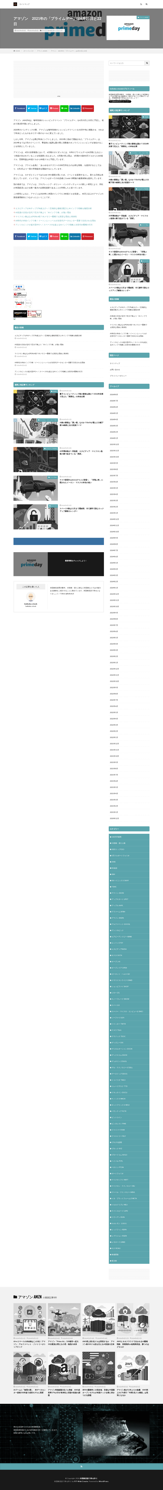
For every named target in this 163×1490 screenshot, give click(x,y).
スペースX (54, 506)
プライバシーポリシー (118, 376)
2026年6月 (114, 407)
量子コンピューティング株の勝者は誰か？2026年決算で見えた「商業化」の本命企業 (81, 395)
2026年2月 (114, 432)
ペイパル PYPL (117, 1161)
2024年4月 (114, 569)
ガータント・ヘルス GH (121, 974)
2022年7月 (114, 700)
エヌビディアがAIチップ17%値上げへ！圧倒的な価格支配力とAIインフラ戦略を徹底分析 (54, 208)
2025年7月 (114, 475)
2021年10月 (114, 756)
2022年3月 (114, 725)
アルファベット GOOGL (121, 924)
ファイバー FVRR (118, 1130)
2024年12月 (114, 519)
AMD (114, 862)
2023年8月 (114, 619)
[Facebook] (19, 108)
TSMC (114, 887)
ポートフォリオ (58, 30)
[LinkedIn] (75, 108)
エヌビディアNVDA (51, 448)
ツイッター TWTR (119, 1024)
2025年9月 (114, 463)
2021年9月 (114, 762)
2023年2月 (114, 656)
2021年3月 (114, 800)
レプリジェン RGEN (119, 1236)
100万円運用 (116, 837)
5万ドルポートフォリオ (120, 856)
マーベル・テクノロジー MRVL (123, 1192)
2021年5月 (114, 787)
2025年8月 (114, 469)
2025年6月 (114, 482)
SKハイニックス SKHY (120, 880)
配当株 (114, 1261)
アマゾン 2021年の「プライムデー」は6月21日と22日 (69, 51)
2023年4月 (114, 644)
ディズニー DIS (117, 1043)
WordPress (103, 1481)
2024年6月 (114, 557)
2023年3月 (114, 650)
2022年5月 (114, 712)
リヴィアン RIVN (118, 1217)
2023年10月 (114, 606)
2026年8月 (114, 394)
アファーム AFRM (118, 912)
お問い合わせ (115, 370)
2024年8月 (114, 544)
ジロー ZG (116, 993)
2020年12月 (114, 818)
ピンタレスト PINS (119, 1124)
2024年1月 (114, 588)
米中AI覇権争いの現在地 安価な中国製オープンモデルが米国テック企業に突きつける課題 (98, 1392)
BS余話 (55, 391)
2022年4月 (114, 719)
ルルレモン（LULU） (120, 1223)
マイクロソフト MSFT (120, 1180)
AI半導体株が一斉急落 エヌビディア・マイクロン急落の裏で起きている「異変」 (81, 452)
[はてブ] (43, 108)
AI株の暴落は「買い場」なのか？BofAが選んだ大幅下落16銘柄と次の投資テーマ (81, 423)
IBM (113, 874)
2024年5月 (114, 563)
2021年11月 (114, 750)
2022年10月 (114, 681)
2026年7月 (114, 401)
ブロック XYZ (117, 1149)
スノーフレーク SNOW (120, 999)
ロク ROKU (116, 1248)
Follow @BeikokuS (67, 594)
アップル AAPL (117, 905)
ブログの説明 (117, 1142)
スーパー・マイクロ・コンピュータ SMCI (127, 1011)
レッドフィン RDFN (119, 1230)
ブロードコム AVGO (119, 1155)
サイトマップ (24, 4)
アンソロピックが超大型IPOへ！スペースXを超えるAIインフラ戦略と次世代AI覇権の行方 (54, 224)
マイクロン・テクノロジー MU (48, 420)
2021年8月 (114, 768)
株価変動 (115, 1254)
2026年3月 (114, 426)
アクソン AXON (118, 893)
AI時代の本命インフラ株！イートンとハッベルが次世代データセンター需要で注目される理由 (56, 220)
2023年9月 (114, 613)
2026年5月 (114, 413)
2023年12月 (114, 594)
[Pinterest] (87, 108)
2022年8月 (114, 694)
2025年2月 (114, 507)
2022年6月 (114, 706)
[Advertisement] (59, 77)
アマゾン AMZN (47, 30)
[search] (147, 63)
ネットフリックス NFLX (120, 1105)
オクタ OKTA (117, 955)
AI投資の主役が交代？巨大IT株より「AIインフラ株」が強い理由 (43, 212)
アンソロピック (118, 930)
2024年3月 (114, 575)
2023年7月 (114, 625)
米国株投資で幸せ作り (88, 1478)
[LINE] (64, 108)
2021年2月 (114, 806)
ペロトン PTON (118, 1167)
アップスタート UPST (120, 899)
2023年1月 (114, 663)
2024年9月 (114, 538)
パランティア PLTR (119, 1111)
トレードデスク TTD (119, 1086)
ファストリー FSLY (119, 1136)
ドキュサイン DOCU (119, 1092)
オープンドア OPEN (119, 968)
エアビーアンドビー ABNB (122, 937)
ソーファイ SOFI (118, 1018)
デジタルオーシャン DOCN (122, 1049)
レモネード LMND (118, 1242)
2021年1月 (114, 812)
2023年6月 (114, 631)
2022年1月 (114, 737)
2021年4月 (114, 793)
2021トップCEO (118, 849)
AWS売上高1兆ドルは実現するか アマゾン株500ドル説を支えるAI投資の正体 (98, 1342)
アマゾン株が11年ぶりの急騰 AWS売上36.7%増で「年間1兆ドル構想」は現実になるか (132, 1392)
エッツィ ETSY (117, 943)
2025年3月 (114, 500)
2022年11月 (114, 675)
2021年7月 (114, 775)
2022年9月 (114, 687)
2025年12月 (114, 444)
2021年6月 (114, 781)
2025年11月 (114, 451)
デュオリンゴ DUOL (119, 1061)
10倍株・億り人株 (118, 843)
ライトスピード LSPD (120, 1211)
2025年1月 (114, 513)
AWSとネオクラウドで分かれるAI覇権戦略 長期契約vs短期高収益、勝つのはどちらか (133, 1344)
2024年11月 (114, 525)
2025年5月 (114, 488)
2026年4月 (114, 419)
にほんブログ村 (19, 290)
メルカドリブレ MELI (120, 1205)
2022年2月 (114, 731)
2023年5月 (114, 638)
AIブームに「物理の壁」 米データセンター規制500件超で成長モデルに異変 (29, 1391)
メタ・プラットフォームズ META (124, 1198)
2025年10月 (114, 457)
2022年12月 (114, 669)
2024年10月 (114, 532)
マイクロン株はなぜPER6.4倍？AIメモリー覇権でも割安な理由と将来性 (46, 216)
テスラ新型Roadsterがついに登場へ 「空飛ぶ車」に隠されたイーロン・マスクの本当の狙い (81, 481)
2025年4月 (114, 494)
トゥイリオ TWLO (119, 1080)
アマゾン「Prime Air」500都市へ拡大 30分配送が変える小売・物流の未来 (64, 1342)
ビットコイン (117, 1117)
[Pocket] (54, 108)
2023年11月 (114, 600)
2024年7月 (114, 550)
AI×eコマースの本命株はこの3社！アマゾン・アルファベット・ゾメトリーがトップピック (29, 1344)
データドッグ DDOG (119, 1074)
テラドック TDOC (119, 1036)
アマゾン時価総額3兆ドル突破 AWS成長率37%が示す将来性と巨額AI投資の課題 (64, 1392)
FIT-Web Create (81, 1481)
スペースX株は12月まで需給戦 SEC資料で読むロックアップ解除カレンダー (82, 509)
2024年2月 (114, 581)
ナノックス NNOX (118, 1099)
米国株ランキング (19, 297)
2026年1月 (114, 438)
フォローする (76, 564)
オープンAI (116, 961)
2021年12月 (114, 744)
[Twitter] (32, 108)
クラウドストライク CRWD (122, 980)
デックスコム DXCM (119, 1055)
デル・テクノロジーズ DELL (122, 1067)
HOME (18, 51)
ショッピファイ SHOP (120, 986)
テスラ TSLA (53, 477)
